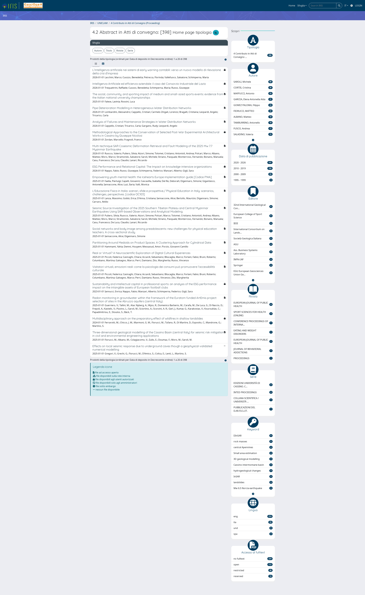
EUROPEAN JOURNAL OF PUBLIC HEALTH (252, 304)
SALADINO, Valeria (252, 134)
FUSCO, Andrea (252, 128)
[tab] (96, 64)
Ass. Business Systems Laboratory (252, 252)
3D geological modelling (252, 459)
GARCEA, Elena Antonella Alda (252, 99)
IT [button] (345, 5)
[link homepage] (10, 5)
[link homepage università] (33, 5)
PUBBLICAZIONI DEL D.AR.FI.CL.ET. (252, 409)
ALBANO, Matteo (252, 116)
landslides (252, 482)
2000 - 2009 (252, 174)
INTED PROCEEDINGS (252, 392)
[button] (253, 140)
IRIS (92, 23)
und (252, 528)
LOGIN (358, 5)
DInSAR (252, 435)
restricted (252, 570)
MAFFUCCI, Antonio (252, 93)
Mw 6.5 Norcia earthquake (252, 488)
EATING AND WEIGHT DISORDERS (252, 332)
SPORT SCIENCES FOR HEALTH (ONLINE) (252, 313)
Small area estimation (252, 453)
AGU (252, 244)
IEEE (252, 223)
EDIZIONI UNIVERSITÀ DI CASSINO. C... (252, 384)
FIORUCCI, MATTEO (252, 111)
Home (292, 5)
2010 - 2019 (252, 168)
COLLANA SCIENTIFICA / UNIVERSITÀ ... (252, 400)
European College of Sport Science (252, 216)
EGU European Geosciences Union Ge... (252, 273)
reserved (252, 576)
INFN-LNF (252, 259)
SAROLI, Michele (252, 81)
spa (252, 533)
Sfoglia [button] (301, 5)
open (252, 564)
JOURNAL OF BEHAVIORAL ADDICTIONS (252, 350)
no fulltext (252, 558)
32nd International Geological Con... (252, 206)
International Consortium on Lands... (252, 231)
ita (252, 522)
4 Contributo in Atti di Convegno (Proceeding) (135, 23)
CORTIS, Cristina (252, 87)
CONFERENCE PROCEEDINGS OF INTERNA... (252, 323)
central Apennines (252, 447)
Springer (252, 265)
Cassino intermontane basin (252, 464)
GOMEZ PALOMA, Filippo (252, 105)
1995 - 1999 (252, 180)
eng (252, 516)
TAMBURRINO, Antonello (252, 122)
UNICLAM (102, 23)
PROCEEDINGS (252, 358)
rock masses (252, 441)
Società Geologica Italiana (252, 238)
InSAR (252, 476)
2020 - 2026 (252, 162)
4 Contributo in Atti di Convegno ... (252, 55)
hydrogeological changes (252, 470)
